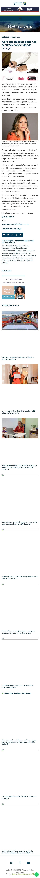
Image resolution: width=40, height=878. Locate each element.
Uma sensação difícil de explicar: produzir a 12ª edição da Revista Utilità (18, 412)
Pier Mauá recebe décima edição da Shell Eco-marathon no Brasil (18, 358)
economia (17, 250)
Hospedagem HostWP (26, 874)
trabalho (5, 262)
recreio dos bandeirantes (12, 260)
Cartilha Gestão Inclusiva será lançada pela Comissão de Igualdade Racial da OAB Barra (17, 852)
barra (8, 245)
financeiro (23, 255)
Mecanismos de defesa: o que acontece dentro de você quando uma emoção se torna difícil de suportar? (19, 467)
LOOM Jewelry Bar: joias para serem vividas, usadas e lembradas (18, 686)
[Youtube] (28, 863)
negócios (22, 258)
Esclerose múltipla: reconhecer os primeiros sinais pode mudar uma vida (20, 577)
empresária (6, 255)
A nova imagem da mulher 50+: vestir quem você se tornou (19, 797)
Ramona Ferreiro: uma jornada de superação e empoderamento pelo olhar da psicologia (18, 632)
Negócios (15, 37)
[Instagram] (11, 863)
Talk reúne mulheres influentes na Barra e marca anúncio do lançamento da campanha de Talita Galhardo (19, 742)
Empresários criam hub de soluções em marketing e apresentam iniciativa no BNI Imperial (19, 523)
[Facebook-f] (20, 863)
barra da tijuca (17, 245)
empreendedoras (8, 253)
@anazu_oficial (8, 217)
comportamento (8, 248)
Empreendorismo (23, 253)
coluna (26, 245)
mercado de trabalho (10, 258)
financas (15, 255)
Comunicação (20, 248)
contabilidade (7, 250)
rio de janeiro (27, 260)
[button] (20, 18)
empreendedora (28, 250)
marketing (32, 255)
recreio (30, 258)
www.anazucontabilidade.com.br (15, 224)
